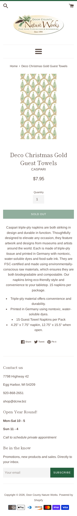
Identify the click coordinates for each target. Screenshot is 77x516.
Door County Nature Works (41, 494)
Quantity (39, 192)
